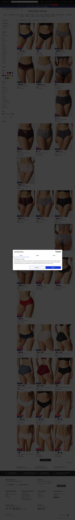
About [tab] (54, 255)
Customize (37, 267)
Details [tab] (37, 255)
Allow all (53, 267)
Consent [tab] (21, 255)
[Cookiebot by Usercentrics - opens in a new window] (56, 252)
